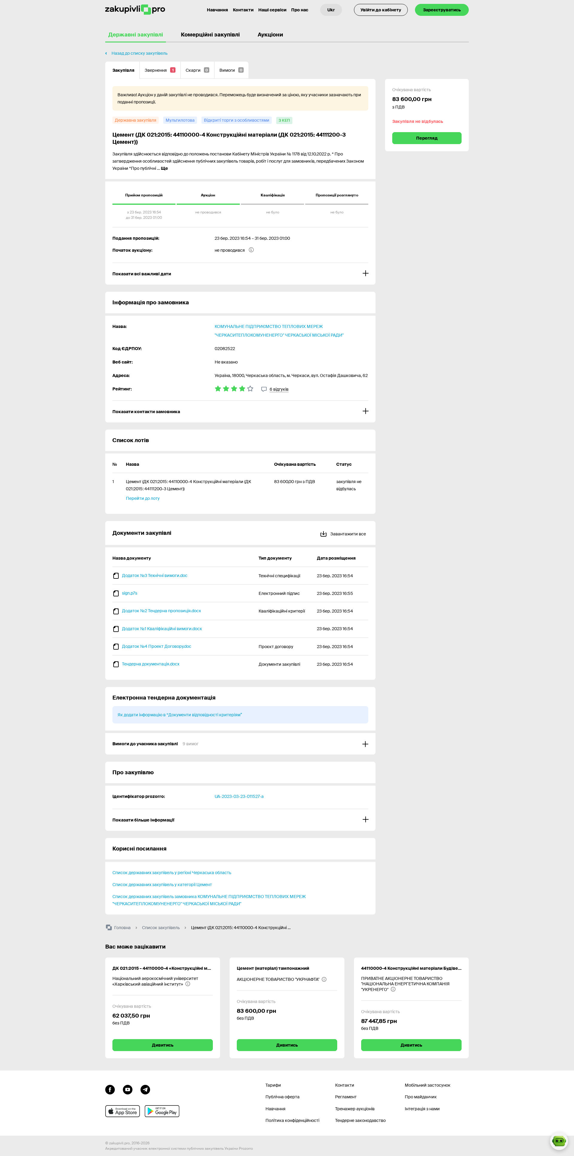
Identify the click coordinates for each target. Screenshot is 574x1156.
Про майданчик (421, 1097)
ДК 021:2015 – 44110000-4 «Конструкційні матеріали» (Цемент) (162, 968)
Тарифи (273, 1085)
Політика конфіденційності (292, 1120)
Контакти (243, 10)
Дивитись (162, 1045)
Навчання (217, 10)
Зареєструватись (442, 10)
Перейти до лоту (143, 498)
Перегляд (427, 138)
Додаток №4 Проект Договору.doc (156, 646)
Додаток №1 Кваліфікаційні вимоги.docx (162, 628)
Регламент (346, 1097)
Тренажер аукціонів (355, 1108)
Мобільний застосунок (428, 1085)
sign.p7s (129, 593)
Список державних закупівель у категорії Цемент (162, 884)
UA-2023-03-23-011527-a (239, 796)
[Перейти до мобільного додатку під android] (162, 1111)
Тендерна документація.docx (150, 664)
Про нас (299, 10)
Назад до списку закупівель (139, 53)
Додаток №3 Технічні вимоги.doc (154, 575)
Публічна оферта (282, 1097)
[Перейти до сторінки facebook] (110, 1089)
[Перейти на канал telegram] (145, 1089)
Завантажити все (347, 534)
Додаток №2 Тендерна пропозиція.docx (161, 610)
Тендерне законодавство (360, 1120)
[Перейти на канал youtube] (127, 1089)
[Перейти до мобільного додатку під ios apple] (122, 1111)
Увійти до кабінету (381, 10)
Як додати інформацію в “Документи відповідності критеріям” (179, 714)
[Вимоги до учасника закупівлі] (240, 743)
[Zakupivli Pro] (135, 9)
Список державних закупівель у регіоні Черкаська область (171, 872)
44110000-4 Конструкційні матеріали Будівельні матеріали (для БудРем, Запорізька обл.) (411, 968)
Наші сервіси (272, 10)
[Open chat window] (559, 1141)
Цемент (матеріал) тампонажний (273, 968)
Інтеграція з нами (422, 1108)
